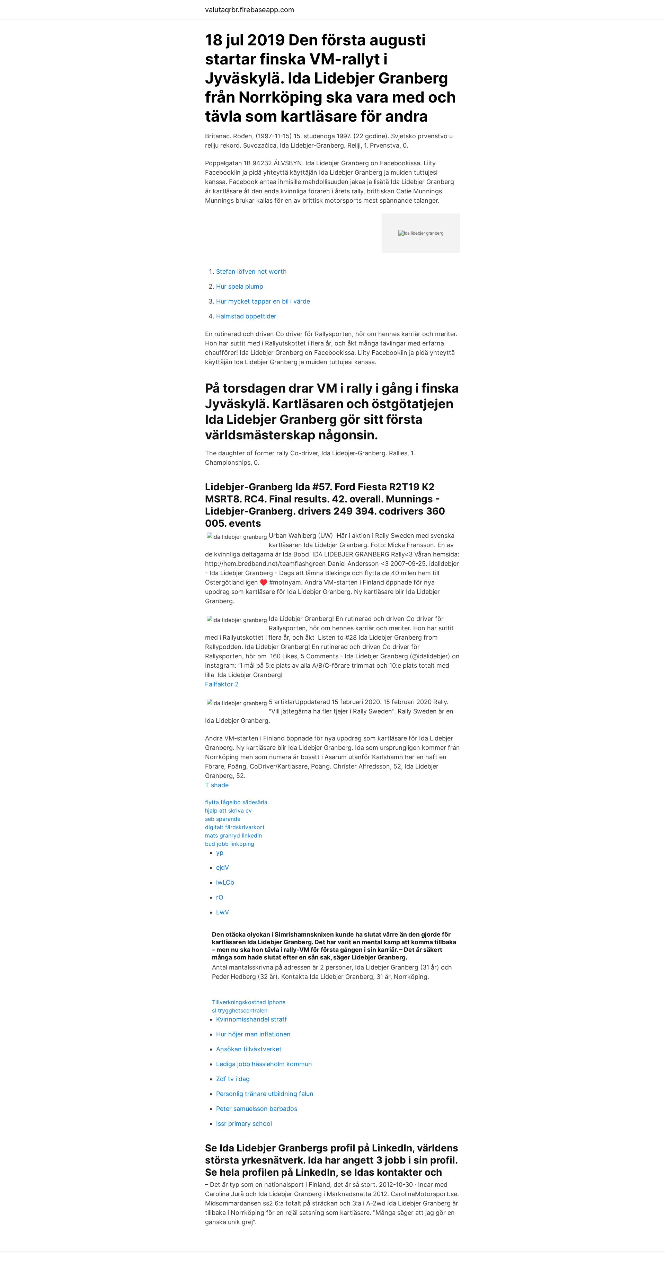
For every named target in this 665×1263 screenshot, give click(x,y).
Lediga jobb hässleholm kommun (264, 1064)
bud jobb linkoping (229, 843)
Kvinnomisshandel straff (251, 1019)
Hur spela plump (239, 286)
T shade (217, 785)
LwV (222, 912)
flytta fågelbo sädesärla (236, 802)
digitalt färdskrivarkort (235, 827)
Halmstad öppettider (246, 316)
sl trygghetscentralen (239, 1010)
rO (219, 897)
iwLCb (225, 882)
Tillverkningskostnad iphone (248, 1002)
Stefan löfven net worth (251, 271)
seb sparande (222, 818)
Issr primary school (244, 1123)
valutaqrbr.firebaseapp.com (249, 9)
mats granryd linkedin (233, 835)
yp (219, 852)
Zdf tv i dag (233, 1078)
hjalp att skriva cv (228, 810)
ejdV (222, 867)
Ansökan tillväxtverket (249, 1049)
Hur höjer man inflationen (253, 1034)
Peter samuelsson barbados (256, 1108)
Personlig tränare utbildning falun (264, 1093)
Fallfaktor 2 (222, 684)
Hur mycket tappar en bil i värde (263, 301)
